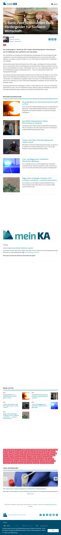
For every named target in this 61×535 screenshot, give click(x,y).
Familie (33, 453)
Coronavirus (18, 449)
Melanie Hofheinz (15, 39)
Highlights (23, 459)
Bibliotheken (23, 461)
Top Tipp (53, 461)
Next (56, 479)
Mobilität (38, 449)
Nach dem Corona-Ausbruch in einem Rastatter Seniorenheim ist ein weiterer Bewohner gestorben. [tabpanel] (30, 490)
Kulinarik (30, 451)
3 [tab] (31, 493)
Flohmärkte (14, 463)
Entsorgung (51, 459)
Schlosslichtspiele (8, 461)
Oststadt (42, 461)
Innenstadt (29, 457)
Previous (5, 479)
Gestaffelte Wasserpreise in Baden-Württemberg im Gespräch (35, 122)
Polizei (50, 449)
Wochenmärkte (28, 463)
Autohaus (51, 463)
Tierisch (55, 449)
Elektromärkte (43, 463)
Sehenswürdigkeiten (20, 457)
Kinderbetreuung (39, 459)
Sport (12, 449)
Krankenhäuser (36, 455)
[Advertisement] (30, 212)
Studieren (46, 453)
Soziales (6, 455)
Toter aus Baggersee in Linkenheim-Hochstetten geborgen (35, 160)
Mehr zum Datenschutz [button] (11, 532)
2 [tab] (29, 493)
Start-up (16, 461)
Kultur (10, 451)
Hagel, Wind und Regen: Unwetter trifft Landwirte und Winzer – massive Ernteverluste (11, 416)
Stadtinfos (44, 449)
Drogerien (20, 463)
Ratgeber (52, 455)
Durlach (29, 461)
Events (27, 449)
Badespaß (11, 453)
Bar (45, 459)
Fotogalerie (6, 463)
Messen (6, 451)
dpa (4, 45)
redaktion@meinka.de (50, 504)
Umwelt (53, 451)
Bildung (48, 451)
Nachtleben (6, 459)
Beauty (47, 461)
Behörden (39, 457)
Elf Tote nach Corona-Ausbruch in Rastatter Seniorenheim (24, 489)
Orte (35, 457)
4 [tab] (32, 493)
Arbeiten (16, 455)
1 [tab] (28, 493)
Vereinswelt (36, 461)
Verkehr (29, 455)
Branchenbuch (45, 455)
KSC (23, 449)
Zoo (26, 451)
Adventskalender (47, 457)
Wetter (5, 453)
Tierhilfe (36, 451)
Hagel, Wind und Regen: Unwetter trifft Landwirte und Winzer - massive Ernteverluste (39, 179)
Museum (17, 453)
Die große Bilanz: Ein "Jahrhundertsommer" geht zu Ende (40, 103)
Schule (11, 455)
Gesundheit (27, 453)
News (8, 449)
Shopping (6, 457)
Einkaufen (42, 451)
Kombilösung (20, 451)
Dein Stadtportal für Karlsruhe (17, 515)
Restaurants (23, 455)
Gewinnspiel (40, 453)
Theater (12, 457)
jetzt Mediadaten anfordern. (32, 252)
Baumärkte (36, 463)
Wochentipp (53, 453)
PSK (14, 451)
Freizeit (32, 449)
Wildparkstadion (15, 459)
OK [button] (53, 530)
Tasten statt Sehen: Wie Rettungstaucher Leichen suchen (37, 141)
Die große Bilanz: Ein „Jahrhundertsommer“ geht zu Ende (10, 396)
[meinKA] (10, 3)
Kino (22, 453)
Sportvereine (30, 459)
